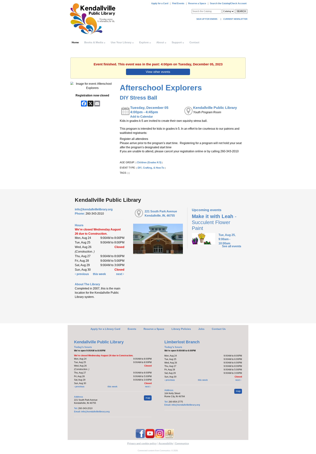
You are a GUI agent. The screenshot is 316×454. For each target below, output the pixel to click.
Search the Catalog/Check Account (228, 3)
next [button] (119, 274)
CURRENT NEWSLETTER (235, 19)
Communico (182, 443)
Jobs (201, 328)
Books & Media (94, 42)
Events (132, 328)
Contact (194, 42)
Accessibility (166, 443)
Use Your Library (121, 42)
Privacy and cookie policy (142, 443)
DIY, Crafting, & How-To (151, 167)
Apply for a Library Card (105, 328)
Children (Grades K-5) (149, 162)
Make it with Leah (214, 222)
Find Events (178, 3)
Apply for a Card (159, 3)
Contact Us (219, 328)
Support (177, 42)
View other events (158, 72)
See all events (231, 246)
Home (75, 42)
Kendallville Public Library (215, 108)
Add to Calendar (141, 116)
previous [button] (82, 274)
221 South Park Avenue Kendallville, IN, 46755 (161, 213)
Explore (144, 42)
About (160, 42)
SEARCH (241, 11)
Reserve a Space (197, 3)
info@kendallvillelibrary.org (94, 209)
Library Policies (181, 328)
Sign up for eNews (207, 19)
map (148, 397)
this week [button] (99, 274)
